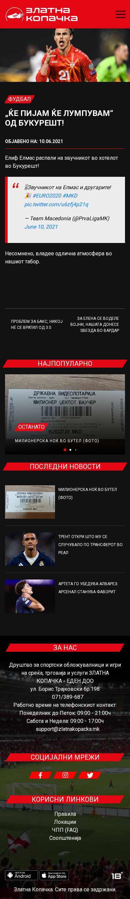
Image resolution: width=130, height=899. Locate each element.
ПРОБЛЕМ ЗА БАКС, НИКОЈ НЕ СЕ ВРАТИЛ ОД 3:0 (37, 324)
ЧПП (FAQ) (65, 830)
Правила (65, 814)
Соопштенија (65, 838)
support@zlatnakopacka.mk (68, 729)
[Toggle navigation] (120, 14)
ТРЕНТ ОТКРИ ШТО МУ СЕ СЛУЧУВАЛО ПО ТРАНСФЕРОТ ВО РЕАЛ (90, 544)
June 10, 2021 (41, 227)
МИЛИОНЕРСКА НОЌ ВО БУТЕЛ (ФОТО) (57, 440)
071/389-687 (67, 697)
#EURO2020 (46, 195)
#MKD (69, 195)
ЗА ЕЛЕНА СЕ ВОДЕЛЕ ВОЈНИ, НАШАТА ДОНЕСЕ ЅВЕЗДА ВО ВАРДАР (94, 324)
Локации (65, 822)
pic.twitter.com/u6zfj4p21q (56, 204)
